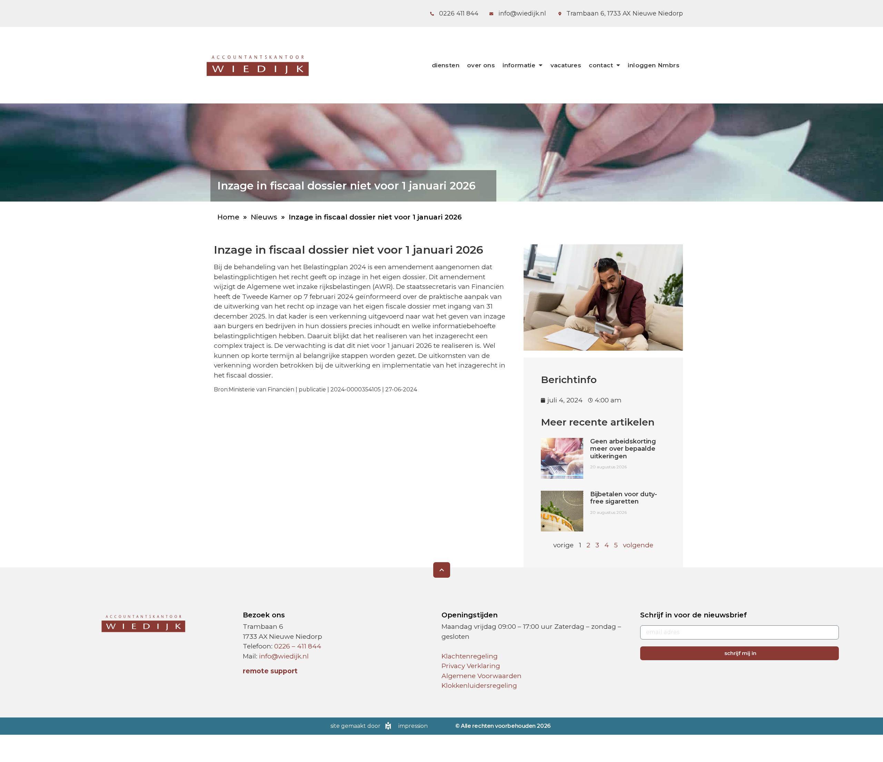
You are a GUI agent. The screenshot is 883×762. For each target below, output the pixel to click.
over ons (481, 65)
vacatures (566, 65)
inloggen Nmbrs (653, 65)
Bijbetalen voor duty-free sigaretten (623, 498)
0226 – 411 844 (297, 646)
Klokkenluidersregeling (479, 686)
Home (228, 217)
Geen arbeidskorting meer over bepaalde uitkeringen (623, 449)
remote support (270, 671)
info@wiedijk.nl (284, 656)
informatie (519, 65)
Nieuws (264, 217)
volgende (638, 545)
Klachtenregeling (470, 656)
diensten (445, 65)
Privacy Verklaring (471, 666)
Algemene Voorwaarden (482, 676)
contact (601, 65)
